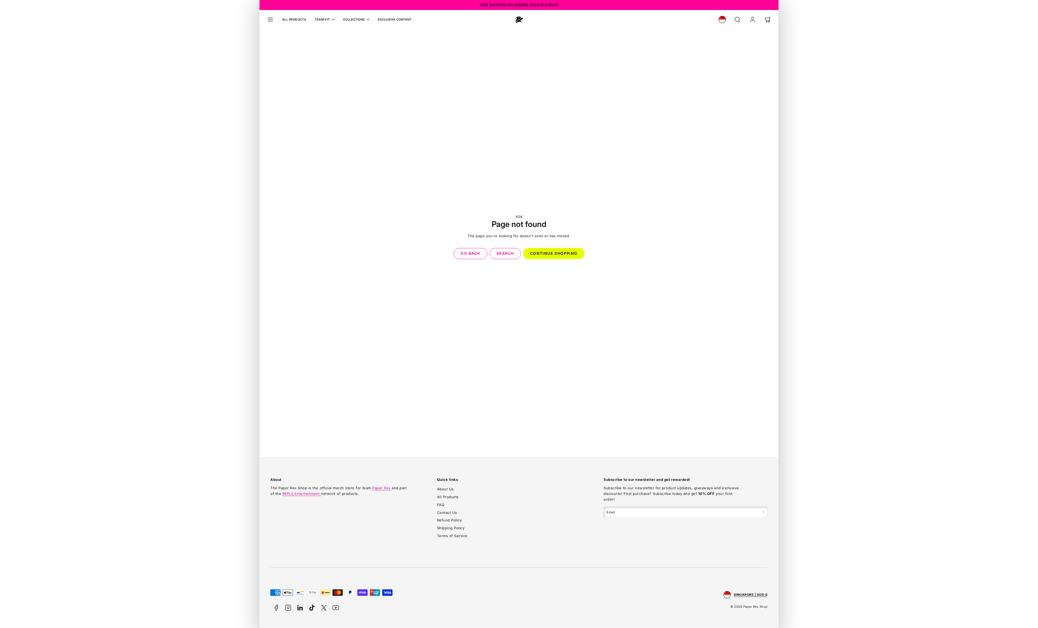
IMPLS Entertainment (301, 493)
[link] (722, 19)
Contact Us (447, 512)
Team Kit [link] (322, 19)
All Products (294, 19)
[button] (270, 19)
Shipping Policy (451, 528)
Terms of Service (452, 536)
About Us (445, 489)
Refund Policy (449, 520)
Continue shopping (553, 253)
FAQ (441, 505)
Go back (470, 253)
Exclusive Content (394, 19)
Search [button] (505, 253)
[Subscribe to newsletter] (763, 512)
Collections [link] (354, 19)
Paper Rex (381, 488)
